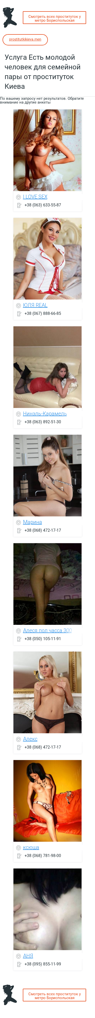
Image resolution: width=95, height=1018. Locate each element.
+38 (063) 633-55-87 (43, 204)
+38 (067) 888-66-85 (43, 313)
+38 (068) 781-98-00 (43, 855)
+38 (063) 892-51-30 (43, 421)
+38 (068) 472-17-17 (43, 530)
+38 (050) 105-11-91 (43, 638)
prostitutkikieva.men (25, 39)
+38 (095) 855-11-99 (43, 963)
